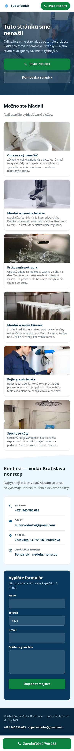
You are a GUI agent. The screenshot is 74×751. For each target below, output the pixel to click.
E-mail (12, 630)
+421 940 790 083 (27, 510)
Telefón (13, 612)
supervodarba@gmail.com (35, 525)
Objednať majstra (37, 684)
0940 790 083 (57, 6)
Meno (12, 595)
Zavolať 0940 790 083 (39, 744)
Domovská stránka (37, 77)
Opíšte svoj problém (21, 647)
